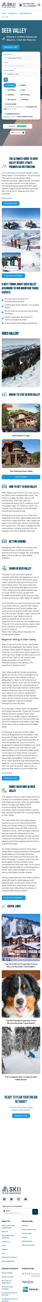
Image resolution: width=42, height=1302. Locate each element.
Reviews (5, 1249)
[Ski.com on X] (11, 1199)
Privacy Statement (8, 1261)
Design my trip (21, 1116)
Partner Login (26, 1233)
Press (4, 1245)
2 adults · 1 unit (13, 74)
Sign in (6, 116)
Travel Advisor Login (29, 1229)
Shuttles (11, 95)
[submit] (35, 1212)
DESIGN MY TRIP (10, 778)
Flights (23, 85)
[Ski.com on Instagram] (18, 1199)
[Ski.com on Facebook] (4, 1199)
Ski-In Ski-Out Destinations (6, 1282)
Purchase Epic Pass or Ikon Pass (9, 1294)
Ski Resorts (13, 13)
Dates (6, 62)
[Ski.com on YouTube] (25, 1199)
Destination (8, 54)
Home (4, 13)
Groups (24, 1237)
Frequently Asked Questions (8, 1237)
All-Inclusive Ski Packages (7, 1288)
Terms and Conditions (9, 1257)
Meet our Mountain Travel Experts (8, 1227)
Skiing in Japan (7, 1273)
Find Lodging (21, 477)
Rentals (25, 99)
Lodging (11, 85)
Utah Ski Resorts (25, 13)
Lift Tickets (25, 95)
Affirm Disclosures (28, 1245)
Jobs (3, 1253)
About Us (5, 1231)
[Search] (6, 80)
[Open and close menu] (39, 5)
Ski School (12, 99)
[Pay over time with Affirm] (17, 132)
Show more (7, 198)
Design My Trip (10, 47)
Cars (23, 90)
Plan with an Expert (13, 276)
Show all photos (12, 268)
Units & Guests (9, 70)
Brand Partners (27, 1241)
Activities (11, 90)
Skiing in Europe (7, 1277)
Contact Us (5, 1241)
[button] (21, 219)
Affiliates (25, 1225)
